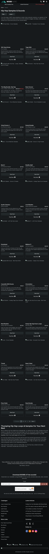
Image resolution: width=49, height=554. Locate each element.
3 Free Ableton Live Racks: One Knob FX (34, 508)
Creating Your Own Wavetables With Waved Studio (36, 504)
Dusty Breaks (30, 125)
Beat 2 (3, 165)
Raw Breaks (29, 403)
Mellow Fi (28, 244)
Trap (31, 440)
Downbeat (4, 244)
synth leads (14, 435)
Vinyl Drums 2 (5, 125)
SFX (34, 439)
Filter (3, 14)
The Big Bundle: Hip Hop (8, 87)
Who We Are (3, 525)
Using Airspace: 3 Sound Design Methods (34, 515)
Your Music (3, 527)
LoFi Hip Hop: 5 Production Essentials (33, 511)
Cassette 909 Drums (7, 284)
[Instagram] (36, 531)
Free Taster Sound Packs (6, 522)
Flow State (4, 403)
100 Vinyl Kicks (5, 47)
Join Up (43, 484)
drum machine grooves (32, 433)
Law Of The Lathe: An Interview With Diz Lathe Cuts (36, 506)
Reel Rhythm (5, 324)
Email (24, 481)
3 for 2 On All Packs (40, 4)
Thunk (3, 363)
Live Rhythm (29, 204)
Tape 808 (28, 47)
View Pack (12, 56)
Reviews (3, 529)
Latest (11, 14)
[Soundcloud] (30, 531)
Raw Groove (29, 87)
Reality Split (29, 165)
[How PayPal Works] (9, 544)
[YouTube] (33, 531)
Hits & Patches (4, 506)
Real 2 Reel (29, 363)
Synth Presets (4, 508)
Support (2, 532)
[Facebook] (27, 531)
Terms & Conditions (5, 536)
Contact (2, 534)
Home (2, 7)
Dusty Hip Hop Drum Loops (34, 324)
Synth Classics (5, 204)
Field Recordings (4, 511)
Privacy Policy (42, 493)
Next (33, 421)
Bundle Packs (4, 513)
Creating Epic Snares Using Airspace (33, 513)
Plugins (2, 515)
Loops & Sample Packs (6, 504)
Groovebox (29, 284)
